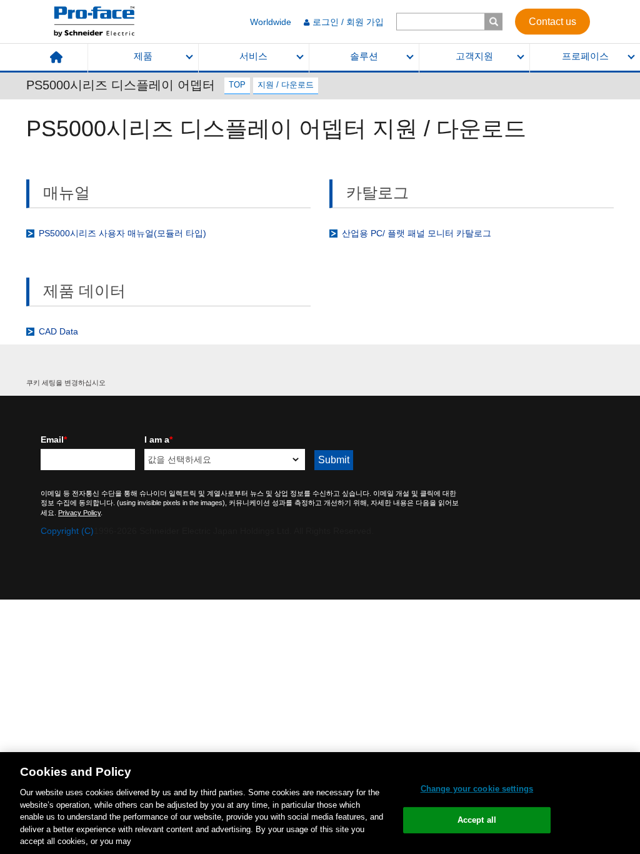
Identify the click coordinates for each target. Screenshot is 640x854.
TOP (237, 84)
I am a (158, 440)
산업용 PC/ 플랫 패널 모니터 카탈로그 (416, 233)
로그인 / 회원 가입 (348, 22)
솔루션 (364, 56)
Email (54, 440)
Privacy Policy (79, 512)
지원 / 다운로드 (286, 84)
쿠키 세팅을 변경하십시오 (66, 382)
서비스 (253, 56)
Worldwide (270, 22)
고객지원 (474, 56)
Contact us (552, 21)
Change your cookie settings (477, 788)
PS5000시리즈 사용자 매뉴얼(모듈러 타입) (122, 233)
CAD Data (58, 331)
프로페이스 (585, 56)
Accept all (477, 820)
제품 (143, 56)
